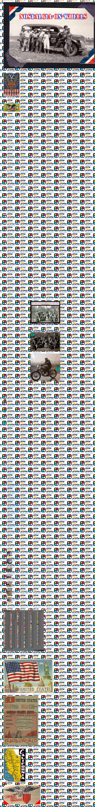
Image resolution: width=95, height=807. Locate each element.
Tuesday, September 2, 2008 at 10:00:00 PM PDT (18, 426)
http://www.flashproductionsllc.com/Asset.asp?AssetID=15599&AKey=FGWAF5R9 (37, 330)
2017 (6, 448)
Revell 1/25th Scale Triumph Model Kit (16, 517)
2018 (6, 446)
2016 (6, 450)
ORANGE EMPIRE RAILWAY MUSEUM (17, 182)
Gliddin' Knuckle (11, 481)
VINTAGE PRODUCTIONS (14, 270)
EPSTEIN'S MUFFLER (12, 147)
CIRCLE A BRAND (12, 129)
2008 (6, 465)
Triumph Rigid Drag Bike (13, 526)
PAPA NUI (9, 200)
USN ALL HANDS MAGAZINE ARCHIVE (17, 262)
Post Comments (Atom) (15, 435)
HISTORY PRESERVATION (14, 164)
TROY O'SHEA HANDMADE (14, 253)
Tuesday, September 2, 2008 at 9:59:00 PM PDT (18, 416)
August (8, 532)
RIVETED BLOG (11, 208)
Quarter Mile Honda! (11, 513)
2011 (6, 459)
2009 (6, 463)
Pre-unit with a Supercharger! (13, 506)
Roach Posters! (10, 474)
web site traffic (6, 656)
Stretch (14, 387)
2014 (6, 454)
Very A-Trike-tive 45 (11, 483)
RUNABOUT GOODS (12, 226)
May (8, 537)
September (9, 472)
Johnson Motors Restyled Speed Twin (15, 519)
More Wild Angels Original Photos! (15, 478)
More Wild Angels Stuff (12, 522)
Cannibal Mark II (11, 515)
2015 (6, 452)
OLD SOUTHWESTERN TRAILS (15, 173)
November (9, 468)
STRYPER (9, 244)
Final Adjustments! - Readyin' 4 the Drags (16, 511)
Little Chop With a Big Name (13, 502)
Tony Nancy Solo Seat (12, 480)
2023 (6, 442)
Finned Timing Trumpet (12, 524)
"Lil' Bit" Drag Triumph (12, 530)
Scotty (8, 397)
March (8, 541)
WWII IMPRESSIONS (12, 279)
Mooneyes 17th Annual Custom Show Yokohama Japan (20, 498)
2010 (6, 461)
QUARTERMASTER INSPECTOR (15, 191)
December (9, 467)
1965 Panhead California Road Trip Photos (23, 575)
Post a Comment (7, 429)
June (8, 535)
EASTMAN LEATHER (12, 138)
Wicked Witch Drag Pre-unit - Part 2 (15, 528)
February (9, 543)
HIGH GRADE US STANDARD (15, 155)
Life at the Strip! (10, 476)
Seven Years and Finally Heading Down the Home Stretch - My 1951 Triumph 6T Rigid (33, 567)
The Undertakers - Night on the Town (15, 500)
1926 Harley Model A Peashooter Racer (16, 496)
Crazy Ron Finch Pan (12, 493)
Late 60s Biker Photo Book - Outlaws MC (16, 521)
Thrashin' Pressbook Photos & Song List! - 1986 (24, 552)
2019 (6, 444)
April (8, 539)
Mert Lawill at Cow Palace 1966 (14, 491)
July (8, 534)
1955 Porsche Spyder (18, 559)
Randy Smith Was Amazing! (13, 489)
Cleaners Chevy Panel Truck (19, 598)
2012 (6, 457)
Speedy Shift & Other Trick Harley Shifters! (23, 582)
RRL (8, 217)
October (9, 470)
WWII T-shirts (10, 288)
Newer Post (6, 432)
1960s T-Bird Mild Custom (13, 504)
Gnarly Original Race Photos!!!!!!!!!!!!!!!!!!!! (17, 509)
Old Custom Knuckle (12, 494)
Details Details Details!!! (12, 485)
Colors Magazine (11, 487)
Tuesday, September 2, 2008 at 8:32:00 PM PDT (18, 404)
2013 (6, 455)
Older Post (88, 432)
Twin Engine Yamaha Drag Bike (14, 508)
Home (47, 432)
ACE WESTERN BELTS (13, 120)
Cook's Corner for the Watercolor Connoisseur (23, 590)
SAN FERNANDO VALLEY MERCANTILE (18, 235)
